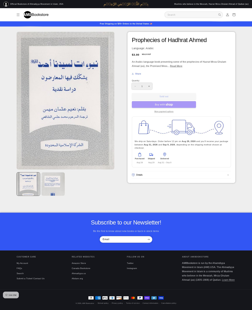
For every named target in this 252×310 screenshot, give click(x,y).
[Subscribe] (148, 239)
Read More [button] (176, 66)
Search (20, 273)
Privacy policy (117, 303)
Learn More (228, 280)
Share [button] (138, 74)
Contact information (150, 303)
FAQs (19, 268)
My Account (22, 263)
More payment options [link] (164, 112)
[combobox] (193, 15)
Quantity (135, 81)
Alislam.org (77, 278)
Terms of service (133, 303)
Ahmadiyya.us (79, 273)
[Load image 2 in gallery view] (53, 184)
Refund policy (103, 303)
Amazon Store (79, 263)
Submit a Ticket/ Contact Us (30, 278)
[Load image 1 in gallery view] (28, 184)
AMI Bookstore (88, 303)
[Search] (219, 15)
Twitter (130, 263)
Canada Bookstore (81, 268)
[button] (18, 15)
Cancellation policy (168, 303)
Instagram (132, 268)
